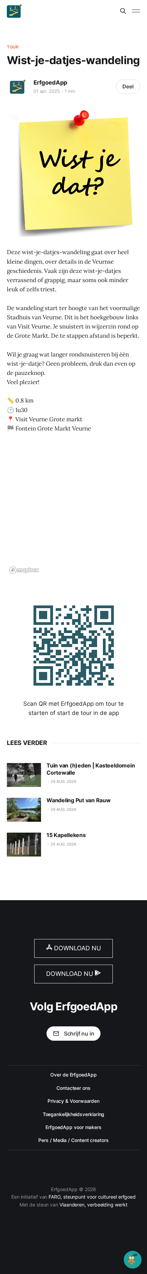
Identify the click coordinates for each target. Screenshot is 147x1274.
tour (12, 46)
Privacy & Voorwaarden (73, 1101)
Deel (128, 86)
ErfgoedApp (50, 82)
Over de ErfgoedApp (73, 1075)
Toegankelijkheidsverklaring (74, 1114)
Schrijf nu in (79, 1033)
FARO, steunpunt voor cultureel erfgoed (92, 1197)
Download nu (76, 948)
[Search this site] (123, 11)
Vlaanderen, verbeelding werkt (93, 1204)
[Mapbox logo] (24, 570)
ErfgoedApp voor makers (73, 1127)
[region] (73, 508)
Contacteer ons (73, 1088)
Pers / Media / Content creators (73, 1140)
